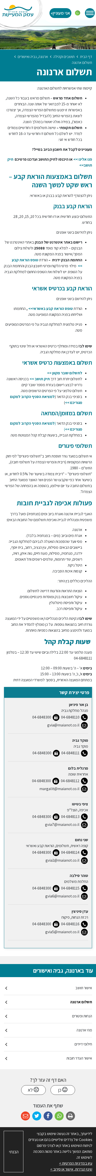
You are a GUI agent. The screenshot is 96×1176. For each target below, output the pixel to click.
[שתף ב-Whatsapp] (59, 1116)
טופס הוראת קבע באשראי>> (50, 308)
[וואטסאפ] (77, 13)
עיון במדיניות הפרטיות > (75, 1163)
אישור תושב (83, 987)
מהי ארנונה (84, 1030)
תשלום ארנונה (81, 1002)
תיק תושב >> (39, 378)
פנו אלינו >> (82, 159)
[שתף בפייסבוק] (48, 1116)
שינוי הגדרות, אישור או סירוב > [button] (71, 1169)
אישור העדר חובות (79, 1058)
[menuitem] (48, 988)
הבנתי (13, 1152)
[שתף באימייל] (25, 1116)
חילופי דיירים (83, 1044)
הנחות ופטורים (82, 1016)
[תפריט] (90, 13)
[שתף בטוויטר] (37, 1116)
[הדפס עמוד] (70, 1116)
